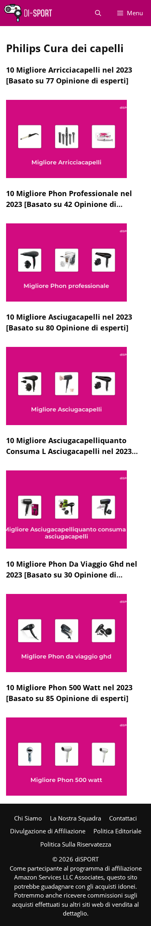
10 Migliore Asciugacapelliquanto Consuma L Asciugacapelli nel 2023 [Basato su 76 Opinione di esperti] (69, 451)
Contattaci (123, 818)
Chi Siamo (28, 818)
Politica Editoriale (117, 831)
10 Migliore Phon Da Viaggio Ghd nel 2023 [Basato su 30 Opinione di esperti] (71, 574)
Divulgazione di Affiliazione (47, 831)
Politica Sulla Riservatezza (75, 844)
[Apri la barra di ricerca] (98, 13)
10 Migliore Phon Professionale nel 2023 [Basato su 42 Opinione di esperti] (69, 204)
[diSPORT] (28, 13)
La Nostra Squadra (75, 818)
